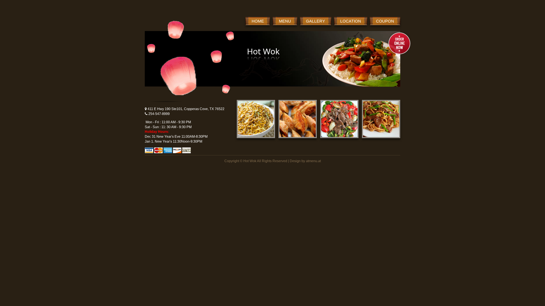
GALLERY (315, 21)
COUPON (385, 21)
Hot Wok (249, 161)
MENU (285, 21)
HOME (258, 21)
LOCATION (350, 21)
